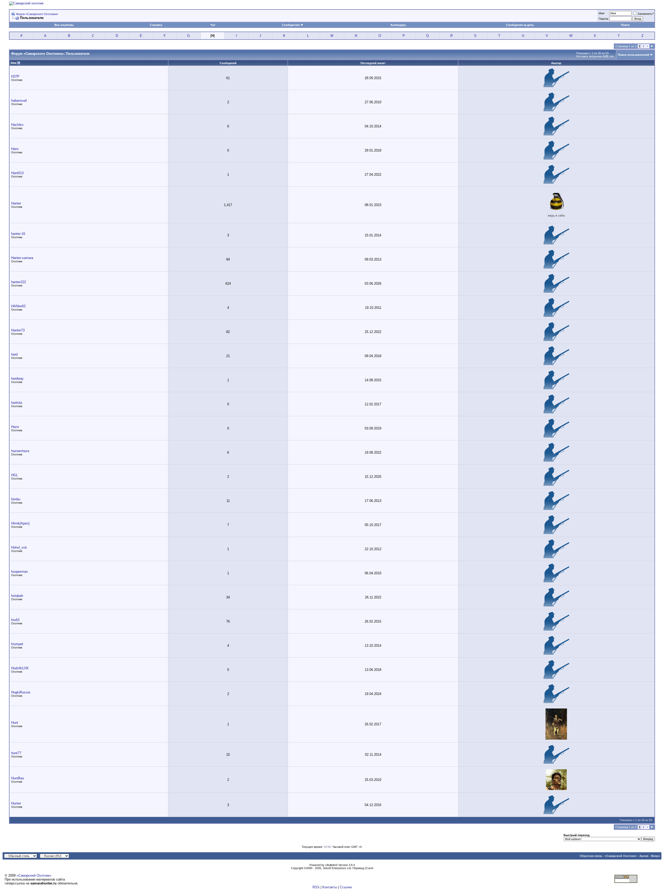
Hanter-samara (22, 258)
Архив (643, 855)
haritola (16, 403)
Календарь (398, 24)
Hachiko (17, 125)
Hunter (16, 803)
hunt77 (16, 753)
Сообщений (228, 63)
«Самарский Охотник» (621, 855)
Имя (601, 13)
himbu (15, 499)
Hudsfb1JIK (20, 668)
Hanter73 (18, 330)
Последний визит (373, 63)
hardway (17, 378)
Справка (156, 24)
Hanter (16, 203)
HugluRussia (20, 692)
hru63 (15, 620)
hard (14, 354)
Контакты (329, 887)
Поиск (625, 24)
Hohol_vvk (19, 547)
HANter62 (18, 306)
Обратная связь (591, 855)
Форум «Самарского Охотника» (37, 14)
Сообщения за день (520, 24)
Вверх (655, 855)
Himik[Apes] (20, 523)
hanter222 (18, 282)
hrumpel (17, 644)
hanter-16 (18, 234)
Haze (15, 427)
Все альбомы (64, 24)
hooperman (19, 572)
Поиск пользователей (633, 54)
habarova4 (19, 101)
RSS (316, 887)
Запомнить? (646, 13)
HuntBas (17, 778)
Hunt (14, 723)
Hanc (15, 149)
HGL (14, 475)
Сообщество (291, 24)
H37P (15, 76)
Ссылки (346, 887)
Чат (212, 24)
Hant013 (17, 173)
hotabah (17, 596)
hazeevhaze (20, 451)
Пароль (603, 18)
